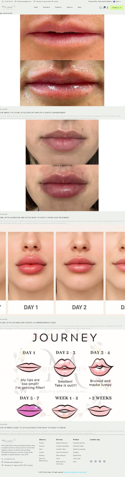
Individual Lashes (78, 446)
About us (69, 7)
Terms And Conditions (105, 1)
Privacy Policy (93, 1)
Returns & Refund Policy (43, 459)
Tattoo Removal (60, 455)
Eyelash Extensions (62, 443)
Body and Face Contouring (60, 463)
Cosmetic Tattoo (61, 449)
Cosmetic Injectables (62, 446)
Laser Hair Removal (62, 452)
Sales (74, 462)
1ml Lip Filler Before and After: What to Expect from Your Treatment (34, 218)
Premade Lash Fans (79, 443)
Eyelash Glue (77, 455)
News (79, 7)
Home (36, 7)
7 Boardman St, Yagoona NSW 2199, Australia (47, 1)
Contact (41, 452)
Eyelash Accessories (79, 449)
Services (45, 7)
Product (57, 7)
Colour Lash (76, 458)
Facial (58, 458)
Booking (41, 455)
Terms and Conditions (71, 472)
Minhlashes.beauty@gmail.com (24, 1)
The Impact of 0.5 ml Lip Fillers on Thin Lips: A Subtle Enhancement (33, 113)
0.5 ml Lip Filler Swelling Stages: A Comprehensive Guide (28, 323)
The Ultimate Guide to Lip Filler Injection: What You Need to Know (33, 428)
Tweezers (76, 452)
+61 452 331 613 (8, 1)
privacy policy (82, 472)
